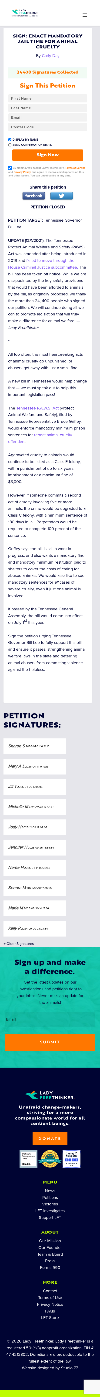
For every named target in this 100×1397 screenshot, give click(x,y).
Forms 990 (50, 1267)
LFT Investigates (50, 1210)
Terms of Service (75, 167)
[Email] (75, 6)
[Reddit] (58, 6)
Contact (50, 1290)
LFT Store (50, 1317)
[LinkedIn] (41, 6)
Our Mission (50, 1240)
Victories (50, 1204)
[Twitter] (61, 196)
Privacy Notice (50, 1304)
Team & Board (50, 1254)
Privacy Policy (22, 172)
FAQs (50, 1311)
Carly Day (51, 55)
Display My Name (25, 139)
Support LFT (50, 1217)
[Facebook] (34, 196)
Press (50, 1260)
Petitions (50, 1197)
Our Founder (50, 1247)
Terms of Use (50, 1297)
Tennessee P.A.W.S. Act (37, 408)
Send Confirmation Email (32, 144)
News (50, 1190)
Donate (49, 1138)
